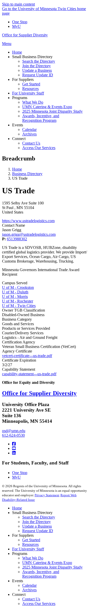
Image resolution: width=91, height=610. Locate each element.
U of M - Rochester (17, 301)
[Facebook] (14, 444)
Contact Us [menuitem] (31, 143)
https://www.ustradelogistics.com (28, 221)
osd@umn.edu (13, 431)
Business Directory (27, 174)
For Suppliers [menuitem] (23, 79)
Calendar (29, 585)
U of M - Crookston (18, 287)
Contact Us (31, 599)
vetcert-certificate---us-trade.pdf (27, 356)
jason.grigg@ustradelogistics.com (29, 234)
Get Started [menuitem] (31, 84)
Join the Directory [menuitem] (36, 66)
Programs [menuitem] (19, 98)
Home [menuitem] (17, 52)
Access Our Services (38, 603)
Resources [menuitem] (30, 88)
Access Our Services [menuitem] (38, 148)
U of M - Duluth (15, 292)
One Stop (19, 22)
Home (17, 169)
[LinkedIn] (14, 453)
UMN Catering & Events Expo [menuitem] (47, 107)
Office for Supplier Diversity (25, 35)
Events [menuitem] (17, 125)
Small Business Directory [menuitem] (32, 57)
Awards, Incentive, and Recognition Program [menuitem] (40, 118)
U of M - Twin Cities (19, 305)
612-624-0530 (13, 435)
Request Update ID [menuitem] (37, 75)
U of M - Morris (15, 296)
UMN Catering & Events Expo (47, 562)
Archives (29, 590)
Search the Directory (38, 517)
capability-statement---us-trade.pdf (29, 374)
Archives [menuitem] (29, 134)
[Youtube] (14, 448)
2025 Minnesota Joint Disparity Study (52, 567)
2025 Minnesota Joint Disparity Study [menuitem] (52, 111)
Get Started (31, 540)
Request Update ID (37, 531)
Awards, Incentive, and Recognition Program (40, 574)
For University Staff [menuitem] (28, 93)
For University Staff (28, 549)
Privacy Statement (47, 495)
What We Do (32, 558)
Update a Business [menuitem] (37, 70)
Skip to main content (18, 4)
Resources (30, 544)
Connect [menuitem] (19, 138)
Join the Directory (36, 522)
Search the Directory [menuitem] (38, 61)
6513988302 (17, 239)
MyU (16, 26)
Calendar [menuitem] (29, 129)
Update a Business (37, 526)
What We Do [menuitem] (32, 102)
